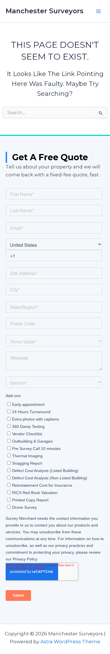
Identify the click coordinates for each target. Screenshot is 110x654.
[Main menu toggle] (98, 11)
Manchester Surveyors (44, 11)
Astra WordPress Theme (70, 641)
